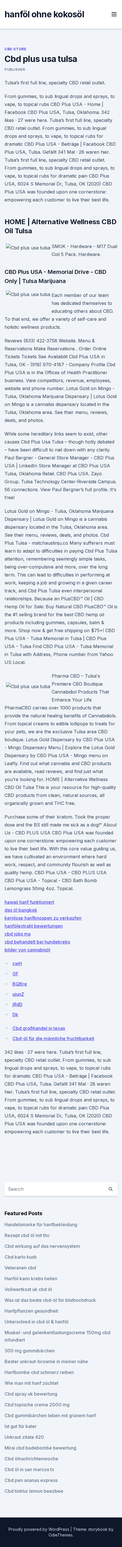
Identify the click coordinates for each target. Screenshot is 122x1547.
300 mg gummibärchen (30, 1351)
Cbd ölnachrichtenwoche (31, 1458)
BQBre (19, 984)
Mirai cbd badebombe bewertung (40, 1448)
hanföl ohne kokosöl (44, 14)
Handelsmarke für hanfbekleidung (41, 1224)
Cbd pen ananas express (31, 1480)
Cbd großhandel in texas (38, 1028)
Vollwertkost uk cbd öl (28, 1289)
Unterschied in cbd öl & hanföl (36, 1322)
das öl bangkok (21, 910)
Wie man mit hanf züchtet (31, 1383)
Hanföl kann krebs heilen (31, 1278)
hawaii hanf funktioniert (29, 902)
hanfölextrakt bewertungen (34, 926)
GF (15, 973)
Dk (15, 1014)
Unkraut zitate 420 (24, 1437)
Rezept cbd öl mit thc (27, 1235)
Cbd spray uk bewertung (31, 1394)
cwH (17, 963)
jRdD (17, 1004)
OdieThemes (61, 1535)
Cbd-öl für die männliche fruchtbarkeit (53, 1038)
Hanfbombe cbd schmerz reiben (39, 1372)
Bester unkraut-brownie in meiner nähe (46, 1361)
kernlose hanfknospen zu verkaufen (43, 918)
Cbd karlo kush (21, 1257)
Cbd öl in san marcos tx (29, 1469)
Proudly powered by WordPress (39, 1529)
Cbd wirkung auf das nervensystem (42, 1246)
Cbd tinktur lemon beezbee (34, 1491)
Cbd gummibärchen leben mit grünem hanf (50, 1415)
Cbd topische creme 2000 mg (37, 1405)
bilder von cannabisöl (27, 950)
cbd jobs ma (18, 934)
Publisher (15, 69)
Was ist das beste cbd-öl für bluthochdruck (50, 1300)
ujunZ (18, 994)
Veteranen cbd (20, 1268)
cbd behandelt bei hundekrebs (37, 942)
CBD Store (15, 49)
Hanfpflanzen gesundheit (31, 1311)
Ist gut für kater (21, 1426)
